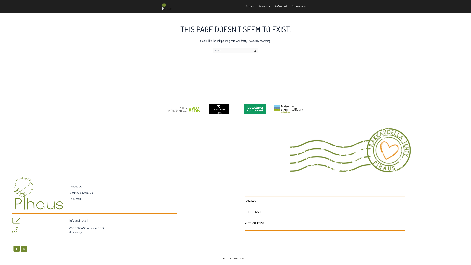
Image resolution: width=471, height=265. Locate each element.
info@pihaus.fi (79, 220)
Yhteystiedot (299, 6)
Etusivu (250, 6)
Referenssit (281, 6)
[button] (269, 6)
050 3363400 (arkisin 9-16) (86, 228)
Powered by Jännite (235, 258)
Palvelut (263, 6)
